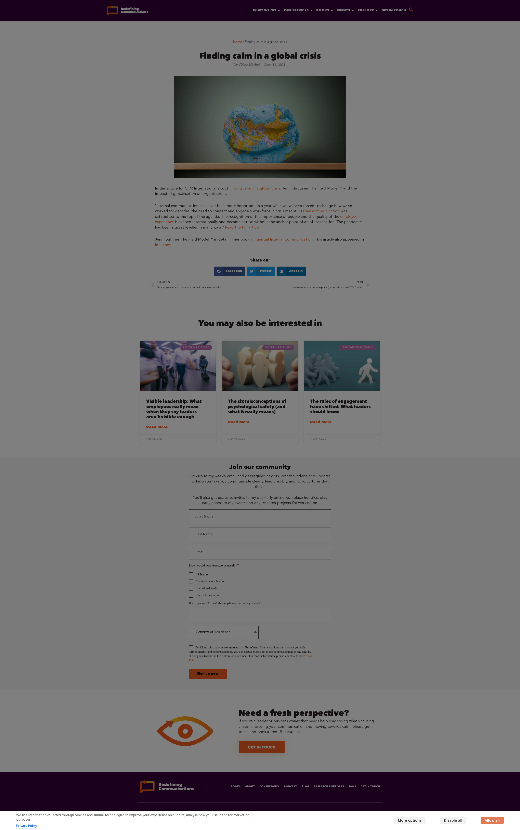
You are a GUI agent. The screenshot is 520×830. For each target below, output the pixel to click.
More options (409, 820)
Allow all (492, 820)
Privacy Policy (26, 825)
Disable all (453, 820)
